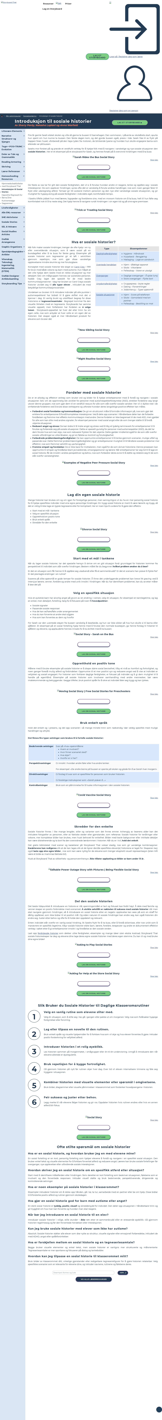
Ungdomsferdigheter (106, 284)
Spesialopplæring (29, 116)
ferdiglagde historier (48, 933)
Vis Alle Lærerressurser (94, 1279)
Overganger (102, 276)
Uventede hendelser (106, 265)
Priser (68, 4)
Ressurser (48, 4)
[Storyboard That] (8, 2)
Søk (122, 1273)
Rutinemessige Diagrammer (8, 202)
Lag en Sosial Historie (93, 177)
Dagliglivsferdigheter (106, 254)
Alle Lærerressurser (13, 116)
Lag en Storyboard (52, 9)
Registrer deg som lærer (130, 56)
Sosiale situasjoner (105, 295)
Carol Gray (79, 267)
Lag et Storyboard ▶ (129, 123)
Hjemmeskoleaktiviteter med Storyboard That (12, 185)
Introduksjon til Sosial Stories (12, 190)
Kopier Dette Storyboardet (94, 167)
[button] (59, 4)
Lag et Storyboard (97, 56)
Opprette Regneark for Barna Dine (12, 196)
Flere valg (154, 160)
